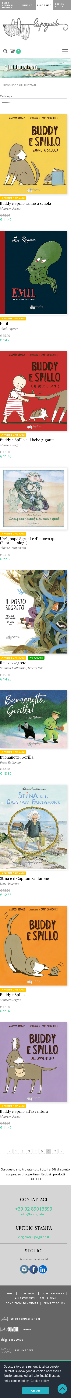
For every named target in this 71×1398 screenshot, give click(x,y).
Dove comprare (52, 1293)
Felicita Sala (35, 668)
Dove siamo (28, 1293)
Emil (4, 323)
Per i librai (48, 1298)
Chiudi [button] (35, 1390)
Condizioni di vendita (22, 1303)
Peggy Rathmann (11, 762)
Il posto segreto (13, 662)
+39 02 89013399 (33, 1208)
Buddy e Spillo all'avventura (24, 1111)
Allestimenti (25, 1298)
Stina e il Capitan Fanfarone (24, 878)
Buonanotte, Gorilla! (17, 757)
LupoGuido (9, 85)
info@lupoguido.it (33, 1214)
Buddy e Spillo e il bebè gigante (27, 439)
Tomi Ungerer (9, 329)
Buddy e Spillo (12, 994)
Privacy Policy (54, 1303)
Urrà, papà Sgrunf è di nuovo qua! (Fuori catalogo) (29, 540)
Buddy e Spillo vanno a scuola (25, 203)
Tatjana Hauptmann (13, 548)
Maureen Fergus (10, 208)
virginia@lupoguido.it (33, 1237)
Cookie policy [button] (39, 1380)
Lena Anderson (9, 884)
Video (10, 1293)
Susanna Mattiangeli (13, 668)
